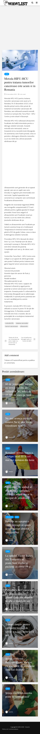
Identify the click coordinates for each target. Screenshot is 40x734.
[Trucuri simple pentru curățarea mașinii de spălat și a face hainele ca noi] (20, 631)
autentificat (18, 360)
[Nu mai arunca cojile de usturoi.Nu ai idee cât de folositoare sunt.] (20, 426)
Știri (6, 74)
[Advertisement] (20, 28)
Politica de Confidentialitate (10, 729)
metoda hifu (9, 323)
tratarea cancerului (22, 323)
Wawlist (27, 727)
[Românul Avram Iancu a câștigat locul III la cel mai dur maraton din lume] (20, 460)
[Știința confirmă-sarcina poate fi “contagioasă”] (20, 700)
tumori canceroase (11, 326)
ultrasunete (24, 326)
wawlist (10, 403)
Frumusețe (10, 517)
